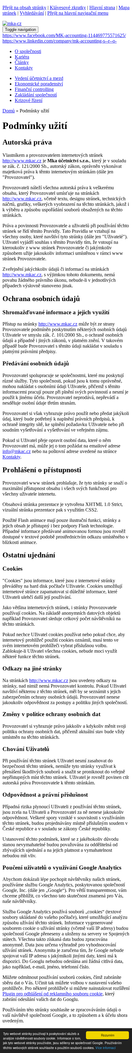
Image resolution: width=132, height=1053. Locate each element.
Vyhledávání (32, 13)
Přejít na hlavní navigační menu (77, 13)
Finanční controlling (34, 89)
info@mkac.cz (16, 451)
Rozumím (107, 1035)
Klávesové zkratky (68, 7)
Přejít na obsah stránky (24, 7)
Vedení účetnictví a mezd (39, 78)
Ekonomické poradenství (39, 83)
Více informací (105, 1047)
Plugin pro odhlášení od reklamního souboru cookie (52, 993)
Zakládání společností (36, 94)
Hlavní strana (102, 7)
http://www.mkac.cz (21, 160)
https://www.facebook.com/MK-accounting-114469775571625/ (64, 35)
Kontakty (11, 456)
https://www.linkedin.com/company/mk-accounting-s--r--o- (59, 40)
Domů (8, 110)
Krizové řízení (28, 100)
